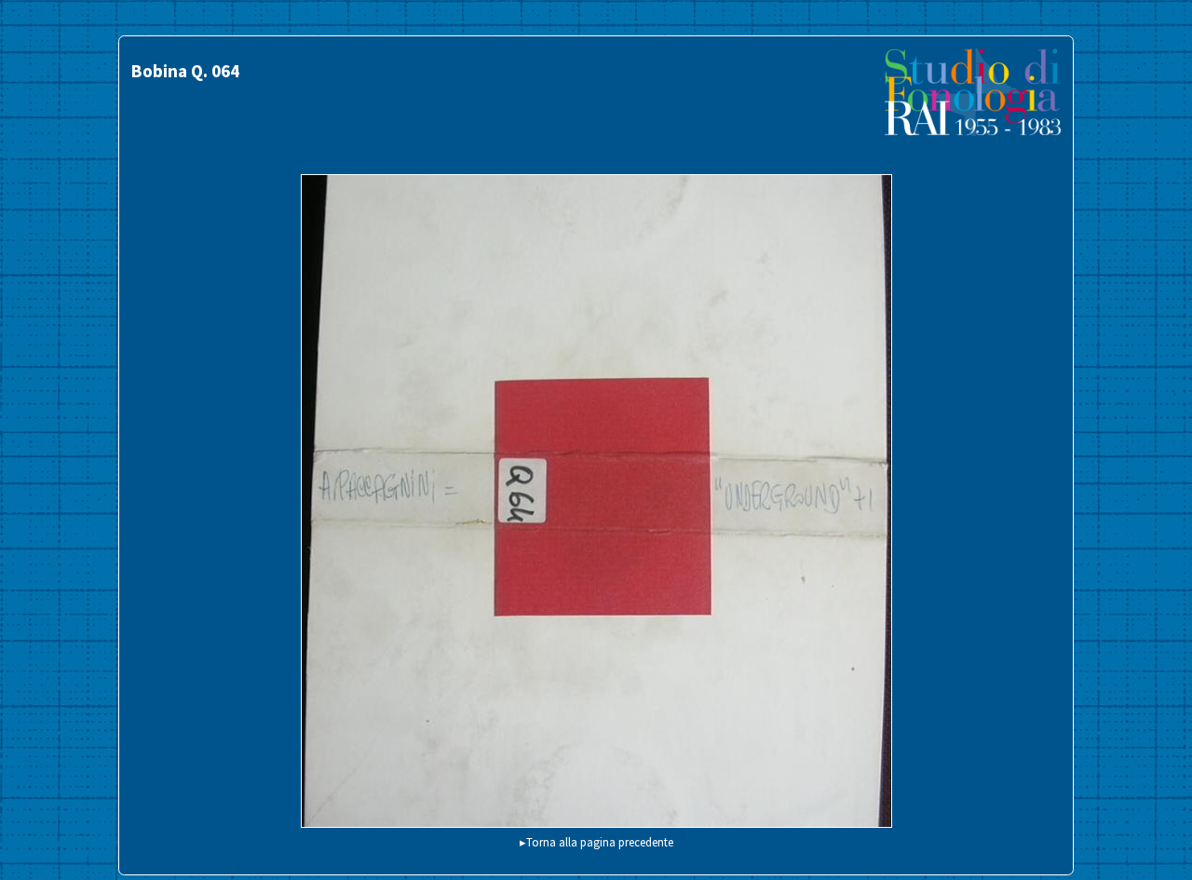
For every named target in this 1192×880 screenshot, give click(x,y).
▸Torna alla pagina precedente (596, 841)
